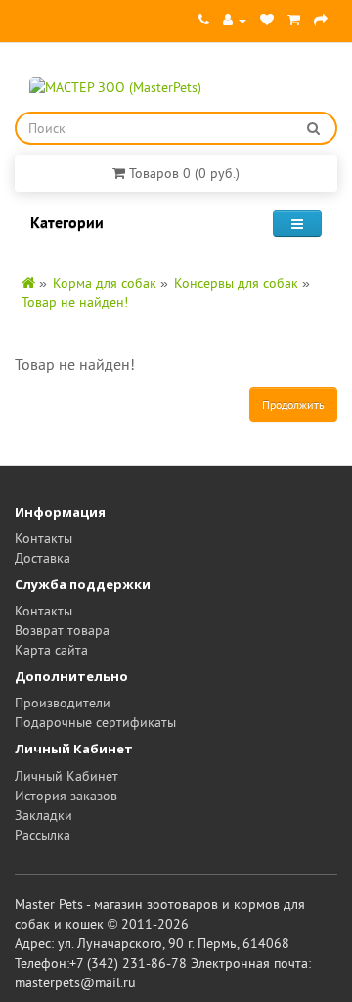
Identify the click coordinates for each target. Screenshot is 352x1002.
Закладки (43, 815)
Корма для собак (104, 283)
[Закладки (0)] (267, 19)
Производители (62, 702)
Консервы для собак (236, 283)
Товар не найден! (75, 302)
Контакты (43, 538)
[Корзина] (293, 19)
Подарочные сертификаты (95, 722)
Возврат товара (62, 630)
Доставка (42, 558)
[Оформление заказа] (321, 19)
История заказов (66, 795)
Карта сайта (51, 650)
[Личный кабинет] (234, 19)
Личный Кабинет (66, 776)
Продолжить (293, 404)
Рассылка (42, 834)
